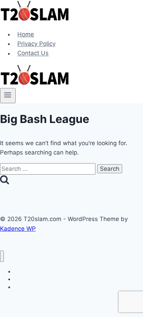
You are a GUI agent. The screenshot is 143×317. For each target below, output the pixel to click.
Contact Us (33, 53)
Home (25, 34)
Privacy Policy (36, 43)
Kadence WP (18, 228)
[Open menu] (8, 95)
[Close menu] (2, 256)
